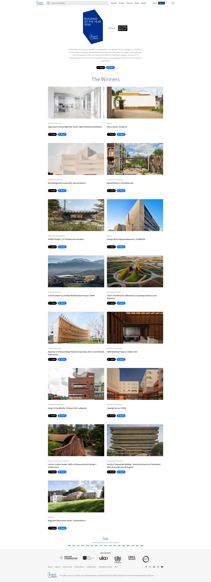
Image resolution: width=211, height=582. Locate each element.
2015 (91, 546)
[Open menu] (173, 3)
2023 (128, 546)
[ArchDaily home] (40, 3)
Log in (154, 3)
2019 (110, 546)
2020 (114, 546)
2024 (132, 546)
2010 (73, 546)
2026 (141, 546)
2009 (69, 546)
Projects (114, 3)
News (137, 3)
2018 (105, 546)
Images (143, 3)
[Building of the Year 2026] (93, 26)
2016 (96, 546)
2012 (82, 546)
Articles (121, 3)
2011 (78, 546)
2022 (123, 546)
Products (129, 3)
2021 (119, 546)
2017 (101, 546)
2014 (87, 546)
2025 (137, 546)
